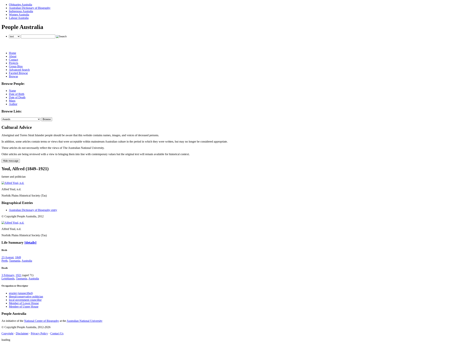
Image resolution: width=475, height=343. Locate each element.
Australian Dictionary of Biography (29, 7)
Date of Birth (16, 94)
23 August (7, 257)
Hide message (10, 160)
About (12, 56)
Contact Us (56, 333)
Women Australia (19, 14)
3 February (7, 275)
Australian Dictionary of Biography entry (33, 210)
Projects (13, 63)
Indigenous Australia (21, 11)
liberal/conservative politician (26, 296)
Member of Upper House (23, 306)
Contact (13, 59)
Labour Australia (19, 17)
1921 (19, 275)
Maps (12, 100)
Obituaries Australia (20, 4)
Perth (4, 260)
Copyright (7, 333)
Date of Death (17, 97)
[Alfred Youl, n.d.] (12, 182)
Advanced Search (19, 69)
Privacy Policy (39, 333)
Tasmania (14, 260)
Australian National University (84, 320)
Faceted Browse (18, 73)
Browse (13, 76)
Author (13, 104)
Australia (27, 260)
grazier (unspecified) (21, 293)
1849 (18, 257)
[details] (30, 242)
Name (12, 90)
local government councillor (25, 299)
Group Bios (16, 66)
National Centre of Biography (41, 320)
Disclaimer (22, 333)
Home (12, 53)
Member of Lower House (24, 303)
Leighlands (7, 278)
